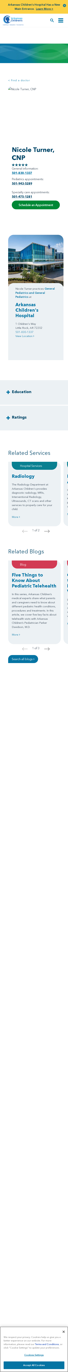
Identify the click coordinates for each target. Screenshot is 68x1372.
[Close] (64, 1332)
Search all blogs (22, 659)
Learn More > (44, 9)
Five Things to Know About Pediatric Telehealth (34, 580)
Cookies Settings (34, 1354)
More (15, 517)
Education (21, 391)
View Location (24, 336)
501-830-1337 (22, 173)
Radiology (23, 476)
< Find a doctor (19, 80)
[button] (64, 5)
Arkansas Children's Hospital (26, 310)
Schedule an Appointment (36, 205)
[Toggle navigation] (60, 20)
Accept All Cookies (34, 1365)
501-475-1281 (22, 196)
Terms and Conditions (47, 1344)
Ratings (19, 417)
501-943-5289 (22, 183)
